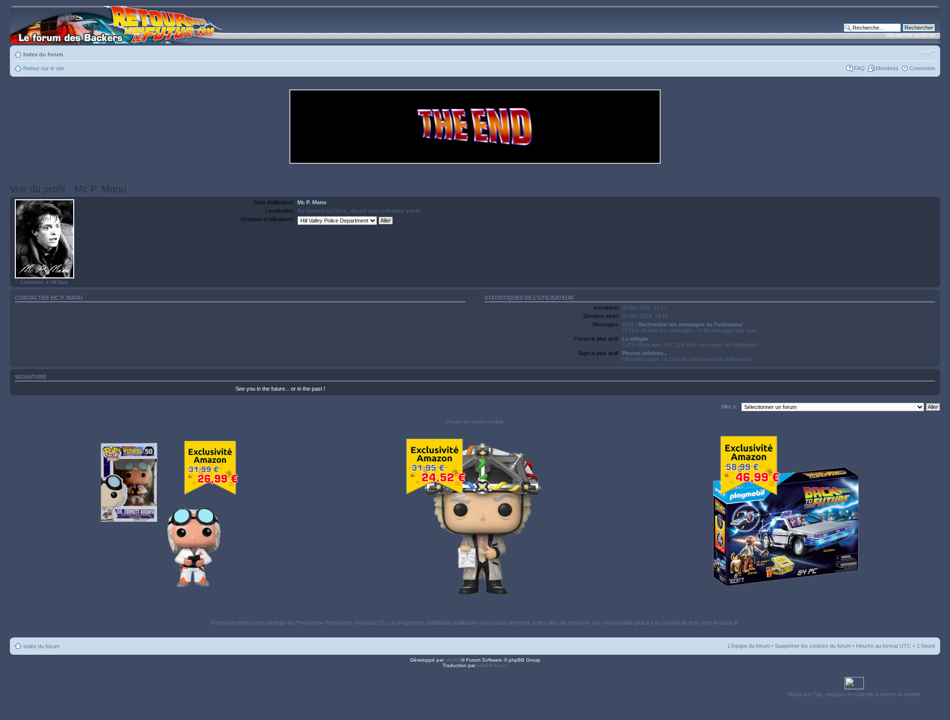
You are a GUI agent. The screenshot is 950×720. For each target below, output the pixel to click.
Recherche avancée (910, 35)
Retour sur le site (43, 68)
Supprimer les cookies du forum (813, 646)
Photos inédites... (644, 353)
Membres (887, 68)
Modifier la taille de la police (928, 52)
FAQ (859, 68)
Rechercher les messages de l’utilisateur (690, 324)
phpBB (453, 660)
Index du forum (43, 54)
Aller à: (729, 406)
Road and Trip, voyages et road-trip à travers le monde (854, 694)
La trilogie (635, 339)
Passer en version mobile (475, 421)
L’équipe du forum (749, 646)
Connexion (922, 68)
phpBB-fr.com (492, 665)
